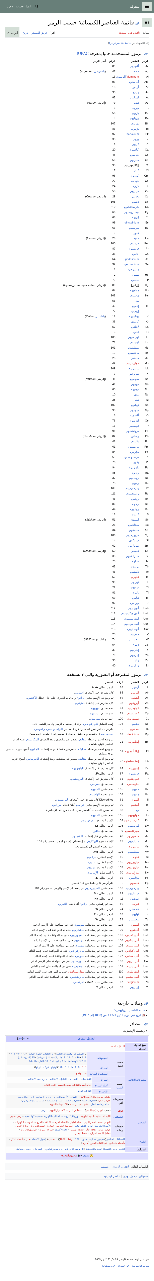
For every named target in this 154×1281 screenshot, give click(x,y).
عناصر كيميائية (111, 1176)
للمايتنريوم (78, 929)
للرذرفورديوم (90, 723)
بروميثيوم (133, 446)
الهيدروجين (78, 1053)
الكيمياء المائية (103, 1116)
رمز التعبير (16, 1116)
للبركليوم (92, 841)
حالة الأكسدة (61, 1129)
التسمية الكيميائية (74, 1149)
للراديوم (91, 856)
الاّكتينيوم (32, 697)
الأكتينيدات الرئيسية (79, 1104)
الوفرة (100, 1110)
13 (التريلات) (58, 1057)
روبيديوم (134, 477)
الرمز (44, 1110)
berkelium (133, 133)
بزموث (135, 128)
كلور (136, 170)
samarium (107, 734)
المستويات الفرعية (98, 1073)
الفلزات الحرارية (44, 1097)
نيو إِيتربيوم (132, 872)
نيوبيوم (135, 384)
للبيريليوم (95, 784)
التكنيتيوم (77, 836)
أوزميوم (134, 420)
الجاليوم (34, 749)
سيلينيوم (134, 530)
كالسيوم (134, 149)
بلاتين (136, 462)
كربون (135, 144)
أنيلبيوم (135, 924)
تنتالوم (135, 561)
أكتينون (135, 697)
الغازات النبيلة (84, 1091)
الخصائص (118, 1116)
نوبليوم (135, 404)
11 (73, 1057)
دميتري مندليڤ (96, 1139)
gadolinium (132, 259)
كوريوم (135, 175)
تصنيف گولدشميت (32, 1116)
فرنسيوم (134, 248)
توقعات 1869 (66, 1139)
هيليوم (135, 274)
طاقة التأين (90, 1129)
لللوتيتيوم (95, 713)
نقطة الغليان (76, 1122)
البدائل (121, 1046)
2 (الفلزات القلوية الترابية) (40, 1053)
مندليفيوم (133, 347)
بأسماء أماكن (16, 1139)
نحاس (135, 196)
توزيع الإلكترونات (70, 1116)
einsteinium (132, 222)
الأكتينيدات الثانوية (59, 1104)
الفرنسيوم (78, 982)
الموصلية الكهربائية (23, 1122)
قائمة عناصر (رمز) (120, 42)
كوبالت (135, 180)
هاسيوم (134, 295)
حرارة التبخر (104, 1129)
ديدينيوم (134, 729)
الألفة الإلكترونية (102, 1125)
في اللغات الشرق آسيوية (95, 1142)
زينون (136, 644)
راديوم (135, 472)
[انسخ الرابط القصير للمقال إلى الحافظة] (137, 23)
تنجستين (134, 639)
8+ (61, 1067)
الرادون (81, 697)
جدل (27, 1139)
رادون (135, 504)
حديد (136, 238)
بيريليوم (134, 118)
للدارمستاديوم (76, 971)
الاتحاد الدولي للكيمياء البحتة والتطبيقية (105, 1149)
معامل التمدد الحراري (99, 1133)
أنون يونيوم (132, 976)
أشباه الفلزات (101, 1085)
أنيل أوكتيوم (132, 940)
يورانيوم (134, 603)
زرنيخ (136, 92)
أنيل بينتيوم (132, 945)
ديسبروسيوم (131, 212)
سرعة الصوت (46, 1129)
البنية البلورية (87, 1116)
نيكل (136, 399)
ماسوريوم (133, 836)
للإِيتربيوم (92, 872)
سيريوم (134, 160)
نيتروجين (134, 373)
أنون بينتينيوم (131, 618)
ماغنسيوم (133, 352)
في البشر (90, 1110)
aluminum (133, 76)
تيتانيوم (135, 587)
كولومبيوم (133, 708)
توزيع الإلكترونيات (83, 1125)
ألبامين (135, 692)
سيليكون (134, 540)
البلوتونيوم (78, 768)
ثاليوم (136, 592)
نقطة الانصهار (76, 1129)
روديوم (135, 498)
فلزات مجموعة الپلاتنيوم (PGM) (94, 1097)
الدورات (104, 1067)
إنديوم (135, 305)
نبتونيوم (134, 410)
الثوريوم (80, 804)
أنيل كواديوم (132, 950)
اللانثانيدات (86, 1079)
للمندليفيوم (78, 966)
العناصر (142, 1122)
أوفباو (54, 1067)
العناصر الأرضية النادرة (65, 1097)
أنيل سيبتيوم (132, 955)
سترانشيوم (132, 556)
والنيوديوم (39, 729)
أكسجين (134, 415)
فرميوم (134, 243)
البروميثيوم (77, 778)
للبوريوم (91, 867)
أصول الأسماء (39, 1139)
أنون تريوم (133, 629)
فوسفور (134, 425)
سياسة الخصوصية (140, 1265)
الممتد (113, 1046)
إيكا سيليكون (131, 760)
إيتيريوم (134, 649)
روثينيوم (134, 509)
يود (137, 300)
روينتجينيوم (132, 493)
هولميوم (134, 290)
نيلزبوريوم (133, 862)
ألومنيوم (121, 76)
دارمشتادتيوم (131, 206)
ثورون (135, 903)
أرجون (135, 87)
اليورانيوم (57, 804)
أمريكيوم (134, 81)
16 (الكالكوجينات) (77, 1061)
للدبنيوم (95, 789)
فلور (136, 233)
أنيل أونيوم (133, 966)
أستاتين (134, 97)
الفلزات (104, 1079)
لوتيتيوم (134, 342)
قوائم (120, 1110)
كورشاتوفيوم (131, 820)
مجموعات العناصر (137, 1079)
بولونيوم (134, 451)
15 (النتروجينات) (26, 1057)
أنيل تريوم (133, 961)
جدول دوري (130, 1176)
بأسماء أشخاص (117, 1142)
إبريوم (135, 217)
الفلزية (119, 1087)
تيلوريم (135, 576)
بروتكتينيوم (132, 431)
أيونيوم (135, 804)
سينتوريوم (133, 718)
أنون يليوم (133, 971)
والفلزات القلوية (64, 1053)
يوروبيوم (134, 227)
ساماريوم (133, 545)
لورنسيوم (133, 337)
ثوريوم (135, 582)
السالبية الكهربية (52, 1116)
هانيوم (135, 789)
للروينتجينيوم (77, 976)
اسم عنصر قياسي (54, 1149)
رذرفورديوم (132, 488)
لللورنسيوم (77, 961)
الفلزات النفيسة (26, 1097)
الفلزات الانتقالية (58, 1079)
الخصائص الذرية (75, 1110)
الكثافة (48, 1122)
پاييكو (38, 1067)
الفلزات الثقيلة (72, 1100)
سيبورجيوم (132, 535)
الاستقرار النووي (57, 1110)
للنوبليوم (79, 924)
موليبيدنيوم (133, 363)
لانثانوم (135, 326)
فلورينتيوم (133, 778)
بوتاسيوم (134, 316)
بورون (135, 107)
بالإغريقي (99, 71)
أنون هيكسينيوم (130, 613)
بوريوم (135, 123)
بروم (136, 139)
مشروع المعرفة (69, 1155)
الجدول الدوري (86, 1038)
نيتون (136, 856)
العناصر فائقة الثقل (100, 1104)
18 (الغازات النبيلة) (38, 1061)
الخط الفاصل (49, 1085)
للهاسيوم (94, 794)
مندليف (82, 739)
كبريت (135, 514)
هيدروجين (133, 269)
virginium (133, 982)
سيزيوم (134, 191)
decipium (133, 734)
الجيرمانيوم (32, 758)
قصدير (135, 550)
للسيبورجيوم (92, 888)
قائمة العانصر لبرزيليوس (130, 1010)
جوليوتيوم (133, 815)
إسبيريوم (134, 768)
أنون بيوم (133, 608)
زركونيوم (134, 665)
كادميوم (134, 154)
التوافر (107, 1122)
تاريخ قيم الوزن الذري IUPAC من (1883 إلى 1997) (112, 1015)
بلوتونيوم (134, 467)
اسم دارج (37, 1149)
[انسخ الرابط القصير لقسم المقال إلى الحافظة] (146, 54)
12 (68, 1057)
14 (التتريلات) (43, 1057)
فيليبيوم (134, 883)
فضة (136, 71)
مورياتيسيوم (132, 830)
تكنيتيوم (134, 571)
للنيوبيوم (95, 708)
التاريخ (143, 1141)
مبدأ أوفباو (81, 1073)
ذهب (136, 102)
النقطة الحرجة (60, 1122)
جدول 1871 (81, 1139)
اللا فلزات (103, 1091)
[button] (147, 6)
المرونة (39, 1122)
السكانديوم (32, 739)
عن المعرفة (123, 1265)
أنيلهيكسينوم (132, 935)
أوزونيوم (134, 703)
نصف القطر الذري (93, 1122)
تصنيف (86, 1155)
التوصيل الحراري (29, 1129)
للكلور (96, 830)
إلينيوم (135, 799)
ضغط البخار (81, 1133)
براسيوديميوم (131, 457)
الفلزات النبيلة (89, 1100)
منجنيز (135, 358)
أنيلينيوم (134, 929)
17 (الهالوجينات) (58, 1061)
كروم (136, 186)
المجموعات (102, 1058)
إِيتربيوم (134, 655)
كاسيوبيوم (133, 713)
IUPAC (83, 53)
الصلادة (50, 1125)
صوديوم (134, 378)
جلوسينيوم (133, 784)
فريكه (46, 1067)
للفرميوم (95, 718)
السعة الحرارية (38, 1125)
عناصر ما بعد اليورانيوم (33, 1100)
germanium (132, 264)
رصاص (135, 436)
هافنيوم (135, 279)
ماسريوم (134, 846)
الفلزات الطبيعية (55, 1100)
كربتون (135, 321)
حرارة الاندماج (22, 1125)
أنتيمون (135, 519)
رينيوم (135, 483)
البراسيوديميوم (54, 729)
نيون (136, 394)
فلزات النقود (104, 1100)
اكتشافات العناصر (116, 1139)
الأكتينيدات (74, 1079)
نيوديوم (135, 389)
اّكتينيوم (134, 66)
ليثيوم (136, 332)
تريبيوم (135, 566)
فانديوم (135, 634)
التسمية (52, 1139)
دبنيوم (135, 201)
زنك (136, 660)
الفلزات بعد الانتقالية (38, 1079)
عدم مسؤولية (108, 1265)
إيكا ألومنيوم (132, 751)
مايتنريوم (134, 368)
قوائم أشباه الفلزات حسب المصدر (74, 1085)
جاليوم (135, 253)
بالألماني (100, 316)
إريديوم (135, 311)
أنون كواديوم (131, 623)
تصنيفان (143, 1176)
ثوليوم (135, 597)
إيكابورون (133, 741)
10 (78, 1057)
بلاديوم (135, 441)
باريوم (135, 113)
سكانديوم (133, 524)
